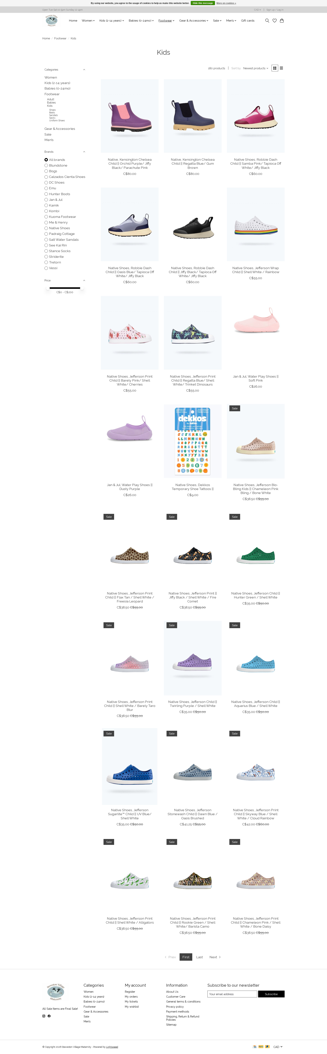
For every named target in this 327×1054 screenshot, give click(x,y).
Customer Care (175, 996)
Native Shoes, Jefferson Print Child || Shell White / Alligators (130, 920)
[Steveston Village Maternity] (51, 20)
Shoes (52, 110)
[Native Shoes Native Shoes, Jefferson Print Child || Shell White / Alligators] (130, 875)
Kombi (54, 211)
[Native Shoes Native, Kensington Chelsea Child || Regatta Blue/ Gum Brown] (193, 116)
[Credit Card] (254, 1047)
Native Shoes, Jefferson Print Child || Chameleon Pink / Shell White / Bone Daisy (255, 922)
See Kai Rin (58, 245)
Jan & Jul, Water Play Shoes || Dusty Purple (130, 487)
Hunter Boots (59, 194)
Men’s (49, 140)
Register (130, 991)
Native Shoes (59, 228)
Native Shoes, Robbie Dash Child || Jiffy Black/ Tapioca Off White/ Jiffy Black (192, 272)
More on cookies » (226, 3)
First (185, 957)
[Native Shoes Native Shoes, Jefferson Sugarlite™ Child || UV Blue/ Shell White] (130, 766)
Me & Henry (58, 222)
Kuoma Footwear (62, 217)
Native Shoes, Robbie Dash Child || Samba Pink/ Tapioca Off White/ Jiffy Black (255, 163)
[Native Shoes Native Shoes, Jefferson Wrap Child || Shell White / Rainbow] (256, 224)
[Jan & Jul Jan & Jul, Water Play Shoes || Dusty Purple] (130, 441)
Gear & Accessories (59, 129)
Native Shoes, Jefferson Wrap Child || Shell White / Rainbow (255, 270)
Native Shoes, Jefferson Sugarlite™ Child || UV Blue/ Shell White (130, 814)
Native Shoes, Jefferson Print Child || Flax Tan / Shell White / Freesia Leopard (129, 597)
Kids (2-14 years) (57, 83)
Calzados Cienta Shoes (67, 177)
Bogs (53, 171)
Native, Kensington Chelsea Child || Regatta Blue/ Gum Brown (193, 163)
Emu (52, 188)
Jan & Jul (55, 200)
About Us (172, 991)
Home (73, 20)
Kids (49, 105)
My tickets (131, 1001)
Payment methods (177, 1011)
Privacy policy (175, 1006)
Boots (52, 112)
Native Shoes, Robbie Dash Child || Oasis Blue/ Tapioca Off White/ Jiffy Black (130, 272)
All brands (57, 160)
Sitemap (171, 1024)
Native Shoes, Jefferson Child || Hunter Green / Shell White (255, 595)
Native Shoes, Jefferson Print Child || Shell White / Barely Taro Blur (129, 706)
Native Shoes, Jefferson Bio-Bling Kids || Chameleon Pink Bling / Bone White (255, 489)
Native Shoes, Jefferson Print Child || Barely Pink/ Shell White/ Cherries (130, 380)
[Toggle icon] (267, 20)
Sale (47, 134)
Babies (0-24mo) (57, 88)
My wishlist (132, 1006)
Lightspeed (112, 1047)
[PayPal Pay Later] (267, 1047)
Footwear (60, 38)
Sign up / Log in (274, 10)
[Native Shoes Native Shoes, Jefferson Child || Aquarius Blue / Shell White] (256, 658)
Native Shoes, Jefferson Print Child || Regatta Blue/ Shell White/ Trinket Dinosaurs (193, 380)
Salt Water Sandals (64, 239)
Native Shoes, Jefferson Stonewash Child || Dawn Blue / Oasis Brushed (193, 814)
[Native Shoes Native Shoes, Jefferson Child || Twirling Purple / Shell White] (193, 658)
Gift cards (248, 20)
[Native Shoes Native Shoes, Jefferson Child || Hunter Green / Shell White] (256, 549)
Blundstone (58, 165)
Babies (51, 102)
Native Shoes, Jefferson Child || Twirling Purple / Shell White (192, 704)
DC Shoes (57, 182)
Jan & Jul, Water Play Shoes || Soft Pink (256, 378)
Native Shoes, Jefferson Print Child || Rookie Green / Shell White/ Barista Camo (193, 922)
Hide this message (203, 3)
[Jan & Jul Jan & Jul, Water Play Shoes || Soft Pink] (256, 332)
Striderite (56, 257)
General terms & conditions (183, 1001)
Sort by (236, 68)
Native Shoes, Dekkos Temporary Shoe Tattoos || (193, 487)
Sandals (53, 115)
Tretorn (55, 262)
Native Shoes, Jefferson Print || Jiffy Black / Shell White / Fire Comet (193, 597)
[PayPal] (260, 1047)
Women (50, 77)
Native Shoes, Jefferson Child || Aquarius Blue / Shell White (255, 704)
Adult (50, 99)
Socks (52, 118)
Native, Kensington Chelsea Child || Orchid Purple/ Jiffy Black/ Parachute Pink (130, 163)
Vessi (53, 268)
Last (199, 957)
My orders (131, 996)
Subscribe (271, 994)
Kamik (54, 205)
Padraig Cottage (62, 234)
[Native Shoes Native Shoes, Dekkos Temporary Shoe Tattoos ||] (193, 441)
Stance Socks (60, 251)
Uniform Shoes (57, 120)
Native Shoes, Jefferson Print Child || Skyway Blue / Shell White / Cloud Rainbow (256, 814)
